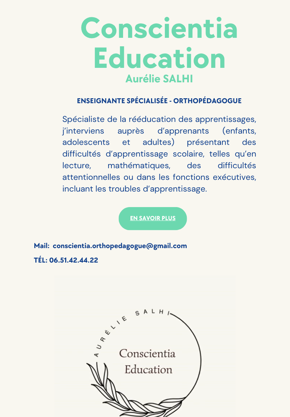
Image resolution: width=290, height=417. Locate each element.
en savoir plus (153, 218)
